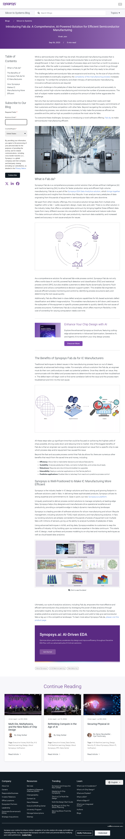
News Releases (32, 802)
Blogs (7, 21)
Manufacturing (73, 668)
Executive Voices (19, 742)
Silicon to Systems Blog (17, 13)
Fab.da (108, 118)
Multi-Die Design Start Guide (62, 802)
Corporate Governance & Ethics (11, 812)
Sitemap (30, 817)
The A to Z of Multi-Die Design (60, 797)
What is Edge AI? (83, 800)
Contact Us (31, 799)
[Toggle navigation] (120, 4)
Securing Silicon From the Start (61, 812)
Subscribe (12, 175)
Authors (80, 809)
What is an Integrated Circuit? (85, 805)
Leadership (6, 808)
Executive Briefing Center (36, 806)
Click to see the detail (78, 590)
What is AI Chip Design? (85, 790)
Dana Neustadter (103, 734)
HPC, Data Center (62, 748)
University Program (34, 809)
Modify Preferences (84, 833)
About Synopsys (41, 668)
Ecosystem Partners (9, 804)
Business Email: (10, 117)
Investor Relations (9, 797)
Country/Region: (11, 129)
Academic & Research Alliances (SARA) (35, 790)
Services (30, 786)
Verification (20, 748)
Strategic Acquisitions (10, 817)
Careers (5, 790)
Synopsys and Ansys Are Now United (61, 787)
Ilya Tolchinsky (99, 736)
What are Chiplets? (84, 793)
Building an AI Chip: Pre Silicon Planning (60, 806)
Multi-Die (29, 742)
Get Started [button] (47, 652)
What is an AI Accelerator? (87, 786)
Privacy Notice (21, 168)
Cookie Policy (26, 835)
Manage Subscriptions (35, 813)
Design (25, 745)
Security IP (91, 745)
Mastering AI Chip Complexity (58, 792)
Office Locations (8, 800)
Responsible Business (10, 793)
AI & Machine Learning (57, 668)
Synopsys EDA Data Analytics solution (84, 191)
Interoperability (32, 795)
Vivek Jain (62, 36)
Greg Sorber (22, 735)
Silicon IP (112, 745)
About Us (5, 786)
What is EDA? (82, 797)
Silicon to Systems (24, 21)
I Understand (102, 833)
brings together (113, 191)
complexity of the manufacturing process (92, 77)
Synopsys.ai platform (98, 497)
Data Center (70, 742)
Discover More (73, 343)
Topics (114, 13)
